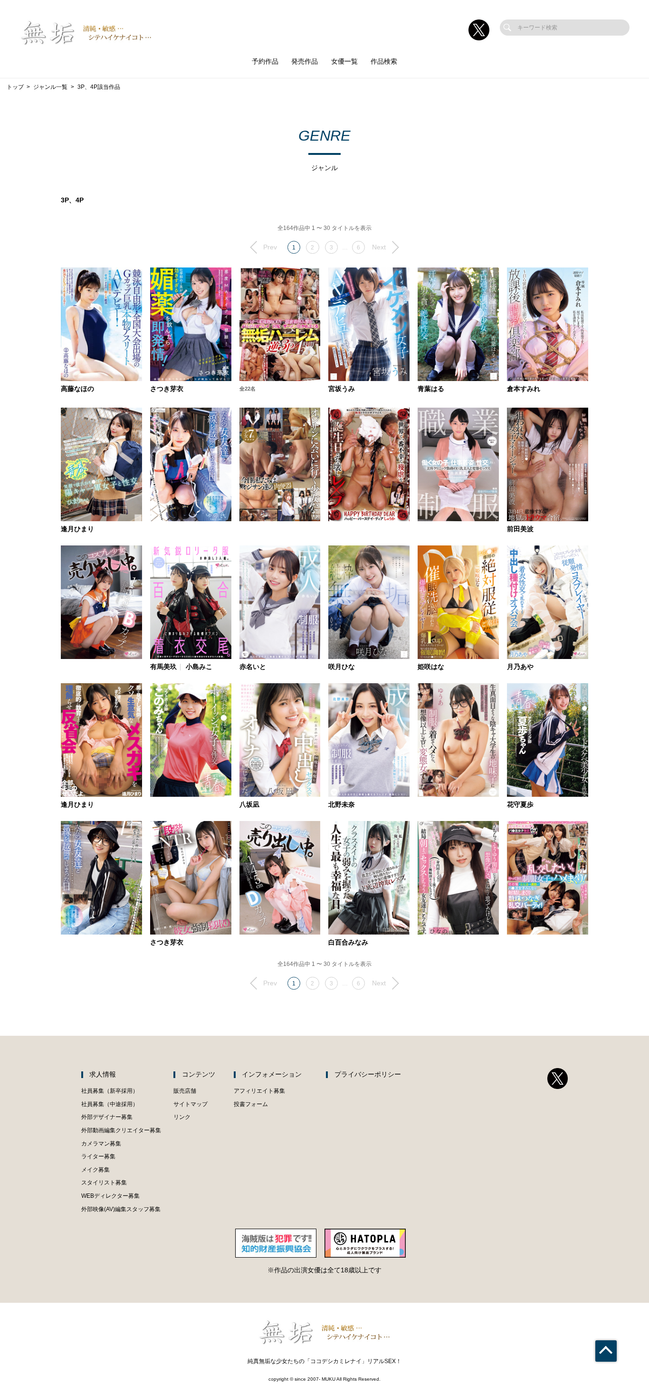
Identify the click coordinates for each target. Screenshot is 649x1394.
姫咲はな (431, 667)
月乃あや (520, 667)
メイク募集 (95, 1169)
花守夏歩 (520, 805)
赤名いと (252, 667)
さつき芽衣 (166, 389)
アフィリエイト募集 (259, 1091)
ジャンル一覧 (50, 87)
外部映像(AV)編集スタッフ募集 (121, 1209)
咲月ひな (341, 667)
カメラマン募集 (101, 1143)
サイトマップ (190, 1104)
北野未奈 (341, 805)
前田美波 (520, 529)
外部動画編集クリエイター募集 (121, 1130)
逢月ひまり (77, 529)
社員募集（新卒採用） (109, 1091)
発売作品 (304, 61)
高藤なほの (77, 389)
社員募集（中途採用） (109, 1104)
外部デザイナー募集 (107, 1117)
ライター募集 (98, 1156)
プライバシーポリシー (367, 1074)
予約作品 (265, 61)
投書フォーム (251, 1104)
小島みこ (199, 667)
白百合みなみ (348, 942)
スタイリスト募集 (104, 1182)
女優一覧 (344, 61)
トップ (15, 87)
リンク (182, 1117)
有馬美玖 (163, 667)
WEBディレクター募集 (110, 1196)
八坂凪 (249, 805)
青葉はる (431, 389)
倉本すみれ (523, 389)
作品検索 (384, 61)
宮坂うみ (341, 389)
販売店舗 (184, 1091)
